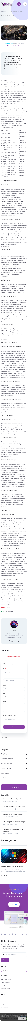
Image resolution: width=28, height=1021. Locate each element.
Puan (4, 693)
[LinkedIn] (23, 934)
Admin (14, 630)
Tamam (22, 1018)
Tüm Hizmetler (5, 1007)
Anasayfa (3, 11)
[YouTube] (5, 934)
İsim (4, 668)
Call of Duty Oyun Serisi (8, 16)
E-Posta (5, 677)
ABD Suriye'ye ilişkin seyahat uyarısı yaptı (14, 822)
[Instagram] (9, 934)
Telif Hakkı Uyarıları (6, 979)
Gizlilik (3, 985)
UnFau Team (5, 778)
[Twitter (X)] (16, 934)
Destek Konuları (6, 768)
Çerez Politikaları (5, 982)
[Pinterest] (12, 934)
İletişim (3, 998)
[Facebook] (1, 934)
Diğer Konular (5, 773)
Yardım (3, 1001)
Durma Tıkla (14, 904)
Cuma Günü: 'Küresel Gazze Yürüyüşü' (14, 806)
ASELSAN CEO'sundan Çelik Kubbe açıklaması (13, 830)
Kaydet (14, 727)
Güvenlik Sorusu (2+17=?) (9, 715)
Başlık (4, 685)
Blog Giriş (4, 754)
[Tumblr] (19, 934)
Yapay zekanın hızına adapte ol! (12, 799)
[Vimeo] (26, 934)
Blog (9, 11)
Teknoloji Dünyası (17, 11)
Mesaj (5, 701)
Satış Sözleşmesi (5, 988)
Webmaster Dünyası (7, 758)
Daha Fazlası (23, 1016)
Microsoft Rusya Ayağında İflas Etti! (13, 814)
